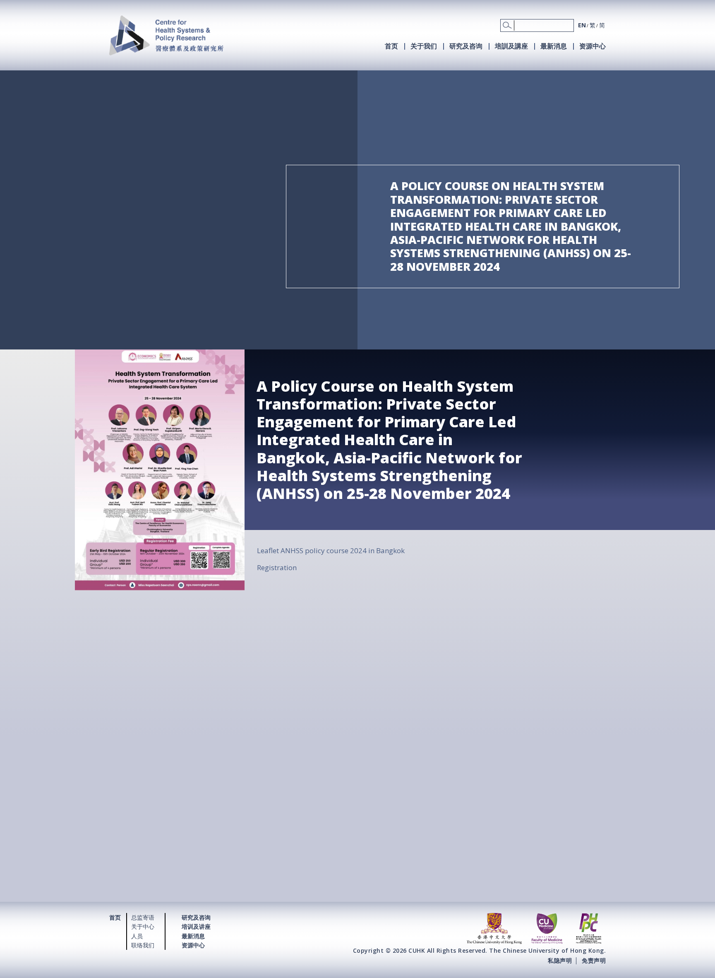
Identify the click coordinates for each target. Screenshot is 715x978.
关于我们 (423, 46)
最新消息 (553, 46)
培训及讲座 (196, 926)
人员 (137, 936)
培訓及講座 (511, 46)
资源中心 (592, 46)
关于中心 (142, 926)
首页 (391, 46)
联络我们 (142, 945)
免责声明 (594, 960)
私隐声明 (560, 960)
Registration (277, 567)
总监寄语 (142, 917)
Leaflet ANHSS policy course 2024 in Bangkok (331, 550)
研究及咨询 (465, 46)
